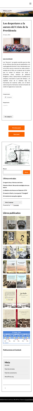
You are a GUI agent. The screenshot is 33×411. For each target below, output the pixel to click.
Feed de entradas (10, 369)
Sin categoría (8, 116)
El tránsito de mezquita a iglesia (12, 196)
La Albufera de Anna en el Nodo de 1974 (15, 190)
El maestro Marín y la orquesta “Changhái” (15, 193)
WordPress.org (9, 376)
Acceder (7, 365)
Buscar (5, 168)
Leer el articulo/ (8, 59)
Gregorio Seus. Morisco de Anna (12, 182)
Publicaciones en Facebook (12, 350)
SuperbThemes (29, 399)
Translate (16, 205)
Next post (16, 134)
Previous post (16, 128)
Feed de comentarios (11, 373)
